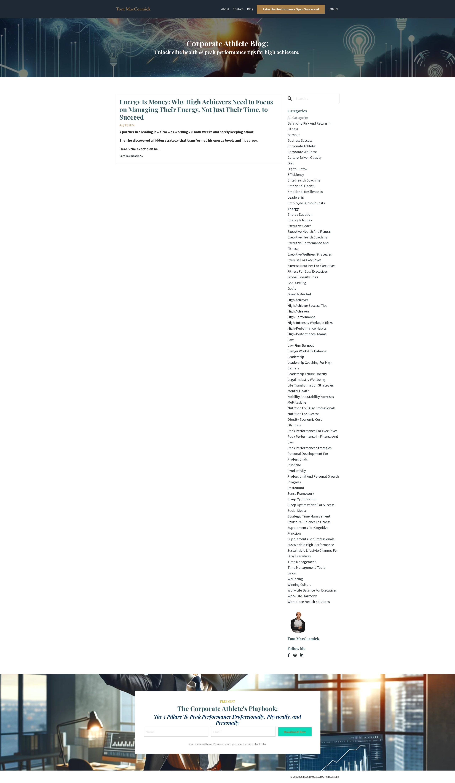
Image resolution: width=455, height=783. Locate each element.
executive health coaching (307, 237)
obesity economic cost (305, 419)
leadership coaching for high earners (310, 365)
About (225, 9)
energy (293, 208)
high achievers (298, 311)
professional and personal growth (313, 476)
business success (300, 140)
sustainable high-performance (311, 544)
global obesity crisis (303, 277)
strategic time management (309, 516)
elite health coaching (304, 180)
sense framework (301, 493)
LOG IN (333, 9)
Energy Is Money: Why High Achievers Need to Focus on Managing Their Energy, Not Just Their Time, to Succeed (196, 109)
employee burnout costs (306, 203)
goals (292, 288)
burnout (294, 134)
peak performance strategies (309, 448)
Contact (238, 9)
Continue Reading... (131, 155)
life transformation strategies (310, 385)
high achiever (298, 300)
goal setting (297, 282)
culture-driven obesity (305, 157)
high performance (301, 317)
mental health (298, 391)
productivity (297, 470)
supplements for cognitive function (308, 530)
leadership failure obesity (307, 374)
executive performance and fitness (308, 246)
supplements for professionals (311, 539)
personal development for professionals (308, 456)
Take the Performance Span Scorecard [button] (291, 9)
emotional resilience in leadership (305, 194)
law (291, 339)
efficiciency (296, 174)
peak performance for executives (312, 431)
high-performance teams (307, 334)
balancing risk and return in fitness (309, 126)
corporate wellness (302, 151)
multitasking (297, 402)
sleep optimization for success (311, 505)
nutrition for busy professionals (311, 408)
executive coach (300, 226)
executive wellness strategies (310, 254)
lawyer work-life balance (307, 351)
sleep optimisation (302, 499)
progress (294, 482)
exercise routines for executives (311, 265)
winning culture (299, 584)
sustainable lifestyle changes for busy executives (313, 553)
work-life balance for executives (312, 590)
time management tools (306, 567)
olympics (294, 425)
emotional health (301, 186)
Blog (250, 9)
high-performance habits (307, 328)
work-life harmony (302, 596)
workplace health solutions (309, 601)
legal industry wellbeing (306, 379)
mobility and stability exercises (311, 396)
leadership (296, 356)
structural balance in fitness (309, 522)
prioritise (294, 465)
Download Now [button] (295, 732)
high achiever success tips (307, 305)
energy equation (300, 214)
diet (291, 163)
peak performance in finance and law (313, 439)
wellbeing (295, 579)
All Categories (298, 117)
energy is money (300, 220)
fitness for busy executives (308, 271)
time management (302, 561)
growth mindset (299, 294)
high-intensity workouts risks (310, 322)
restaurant (296, 487)
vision (292, 573)
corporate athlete (301, 146)
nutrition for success (303, 413)
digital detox (297, 169)
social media (297, 510)
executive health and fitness (309, 231)
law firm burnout (301, 345)
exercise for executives (304, 260)
